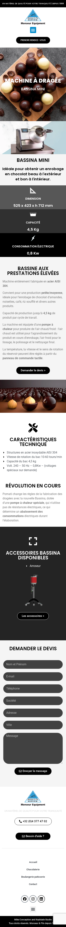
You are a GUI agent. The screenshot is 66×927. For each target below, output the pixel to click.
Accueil (33, 862)
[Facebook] (24, 899)
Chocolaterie (33, 869)
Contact (33, 884)
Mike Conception (22, 919)
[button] (33, 30)
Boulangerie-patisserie (33, 876)
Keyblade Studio (44, 919)
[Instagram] (33, 899)
